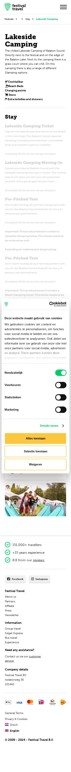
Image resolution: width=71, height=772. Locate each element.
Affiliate (9, 606)
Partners (10, 601)
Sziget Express (14, 633)
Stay (27, 18)
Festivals (9, 18)
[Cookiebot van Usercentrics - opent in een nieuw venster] (50, 304)
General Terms (14, 713)
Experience (12, 642)
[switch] (60, 385)
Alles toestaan (35, 438)
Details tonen (49, 425)
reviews (38, 560)
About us (10, 596)
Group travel (13, 628)
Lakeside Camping (47, 18)
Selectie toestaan (35, 451)
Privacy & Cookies (16, 719)
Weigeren (35, 464)
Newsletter (12, 615)
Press (8, 610)
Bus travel (11, 637)
